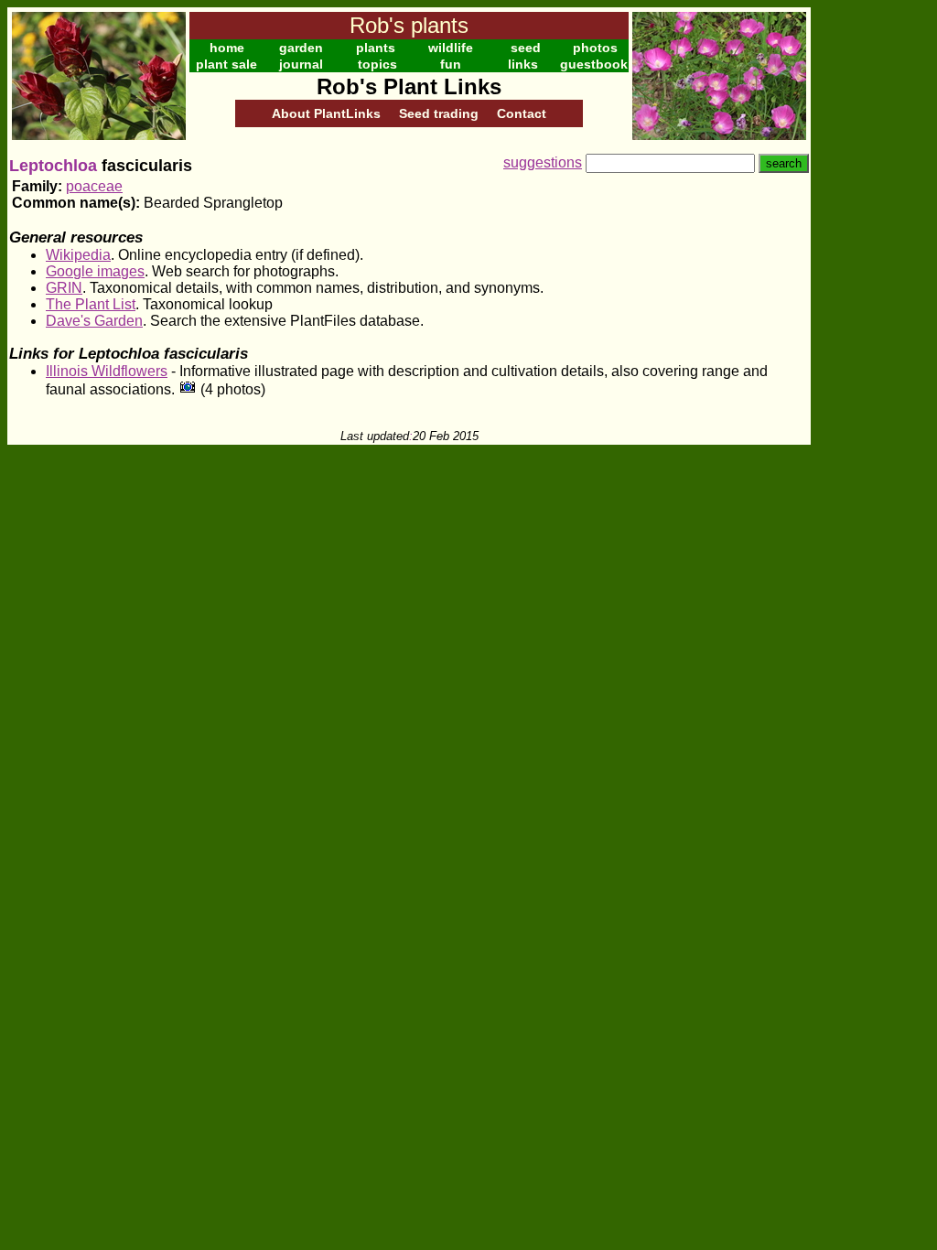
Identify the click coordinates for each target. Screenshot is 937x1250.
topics (377, 64)
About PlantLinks (326, 113)
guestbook (594, 64)
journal (301, 64)
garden (301, 47)
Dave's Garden (94, 321)
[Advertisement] (870, 281)
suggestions (542, 162)
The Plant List (90, 304)
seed (526, 47)
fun (450, 64)
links (523, 64)
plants (375, 47)
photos (595, 47)
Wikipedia (78, 255)
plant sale (226, 64)
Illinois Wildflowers (106, 371)
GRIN (64, 288)
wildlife (450, 47)
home (227, 47)
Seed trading (439, 113)
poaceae (94, 186)
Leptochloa (53, 165)
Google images (95, 271)
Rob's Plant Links (409, 86)
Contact (521, 113)
